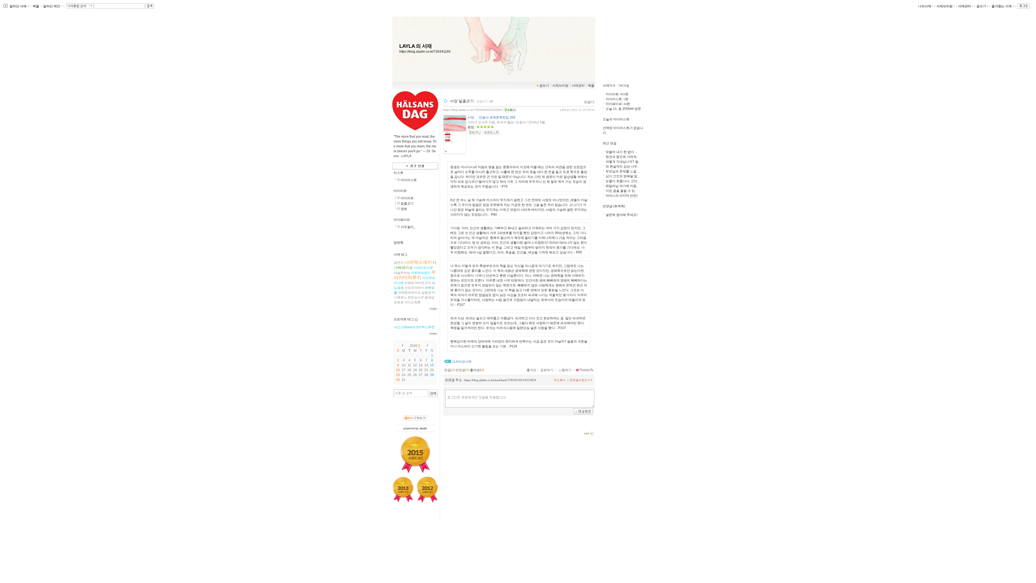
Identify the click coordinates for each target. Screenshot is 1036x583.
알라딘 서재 (17, 6)
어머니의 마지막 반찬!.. (622, 196)
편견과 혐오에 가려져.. (622, 157)
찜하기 (566, 370)
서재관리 (964, 6)
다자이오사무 (423, 268)
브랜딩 (409, 283)
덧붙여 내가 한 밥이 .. (621, 152)
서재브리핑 (944, 6)
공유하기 (546, 370)
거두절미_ (408, 227)
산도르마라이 (414, 288)
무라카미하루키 (415, 275)
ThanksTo (586, 370)
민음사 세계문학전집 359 (497, 117)
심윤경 (426, 292)
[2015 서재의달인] (415, 454)
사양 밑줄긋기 (462, 101)
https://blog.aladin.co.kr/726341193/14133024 (472, 109)
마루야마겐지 (420, 273)
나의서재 (924, 6)
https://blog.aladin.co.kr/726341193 (425, 51)
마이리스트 (409, 180)
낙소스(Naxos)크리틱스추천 (414, 327)
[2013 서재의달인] (403, 490)
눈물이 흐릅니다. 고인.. (622, 181)
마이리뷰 (400, 191)
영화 (404, 209)
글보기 (544, 85)
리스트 (398, 173)
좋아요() (477, 370)
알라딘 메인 (51, 6)
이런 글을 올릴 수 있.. (621, 191)
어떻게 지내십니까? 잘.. (623, 162)
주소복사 (559, 380)
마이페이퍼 (402, 220)
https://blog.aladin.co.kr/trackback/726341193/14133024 (500, 380)
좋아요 (531, 370)
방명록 (398, 243)
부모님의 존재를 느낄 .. (622, 171)
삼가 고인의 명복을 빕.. (622, 176)
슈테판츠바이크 (409, 292)
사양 (471, 117)
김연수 (399, 263)
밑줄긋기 (407, 203)
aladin (423, 428)
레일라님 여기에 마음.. (622, 186)
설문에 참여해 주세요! (621, 215)
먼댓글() (462, 370)
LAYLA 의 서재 (415, 46)
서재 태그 (400, 254)
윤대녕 (429, 297)
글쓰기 (981, 6)
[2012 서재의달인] (427, 490)
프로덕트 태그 (404, 319)
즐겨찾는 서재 (1001, 6)
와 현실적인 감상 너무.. (622, 166)
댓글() (589, 102)
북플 (36, 6)
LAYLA (564, 109)
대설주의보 (402, 273)
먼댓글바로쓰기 (580, 380)
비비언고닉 (423, 283)
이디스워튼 (412, 302)
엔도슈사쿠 (416, 297)
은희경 (399, 302)
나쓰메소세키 (418, 262)
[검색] (433, 393)
